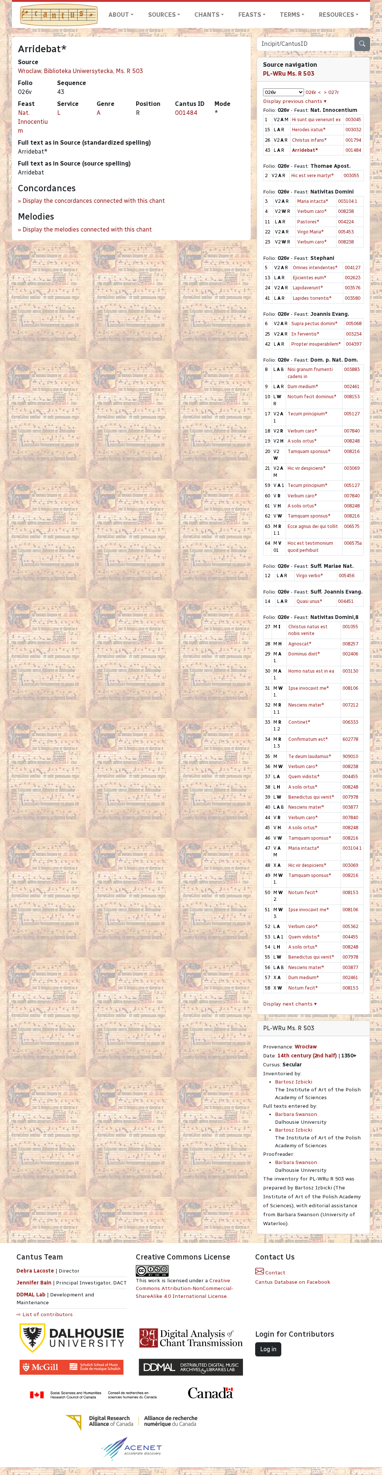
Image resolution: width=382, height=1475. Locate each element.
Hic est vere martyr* (312, 175)
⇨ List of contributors (44, 1314)
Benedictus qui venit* (311, 797)
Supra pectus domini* (314, 323)
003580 (352, 298)
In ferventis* (305, 334)
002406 (350, 654)
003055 (351, 175)
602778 (350, 739)
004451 (346, 601)
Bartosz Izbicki (293, 1082)
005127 (352, 413)
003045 (353, 119)
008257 (350, 644)
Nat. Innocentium (33, 121)
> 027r (331, 92)
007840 (352, 431)
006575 (352, 526)
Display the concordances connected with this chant (93, 200)
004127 (352, 267)
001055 (350, 626)
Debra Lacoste (35, 1271)
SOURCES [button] (162, 14)
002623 (352, 277)
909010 (350, 756)
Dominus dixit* (304, 654)
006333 (350, 722)
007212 (350, 705)
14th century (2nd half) (307, 1056)
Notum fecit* (303, 892)
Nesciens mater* (306, 705)
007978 (350, 797)
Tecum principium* (308, 413)
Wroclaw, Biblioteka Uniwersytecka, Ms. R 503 (80, 71)
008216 (352, 451)
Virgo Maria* (310, 232)
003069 (352, 468)
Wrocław (306, 1047)
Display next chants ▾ (290, 1004)
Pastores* (308, 221)
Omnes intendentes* (315, 267)
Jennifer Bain (34, 1283)
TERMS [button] (290, 14)
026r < (313, 92)
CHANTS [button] (206, 14)
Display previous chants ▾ (294, 101)
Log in (268, 1349)
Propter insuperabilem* (316, 344)
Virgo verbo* (309, 575)
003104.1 (347, 201)
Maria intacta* (312, 201)
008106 (350, 688)
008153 (352, 396)
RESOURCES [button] (336, 14)
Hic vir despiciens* (307, 468)
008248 (352, 441)
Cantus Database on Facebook (292, 1282)
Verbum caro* (312, 211)
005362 (350, 926)
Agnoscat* (299, 644)
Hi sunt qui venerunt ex (316, 119)
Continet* (299, 722)
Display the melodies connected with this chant (87, 229)
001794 (353, 140)
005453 (346, 232)
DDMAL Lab (31, 1295)
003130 (350, 671)
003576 (352, 287)
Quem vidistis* (304, 776)
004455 (350, 776)
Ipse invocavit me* (308, 688)
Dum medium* (303, 386)
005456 (346, 575)
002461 (352, 386)
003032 (353, 129)
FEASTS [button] (249, 14)
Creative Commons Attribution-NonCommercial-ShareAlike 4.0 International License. (184, 1288)
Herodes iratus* (309, 129)
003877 (350, 807)
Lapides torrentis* (312, 298)
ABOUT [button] (119, 14)
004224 (346, 221)
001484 (186, 112)
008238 (346, 211)
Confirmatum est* (308, 739)
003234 (353, 334)
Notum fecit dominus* (312, 396)
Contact (274, 1273)
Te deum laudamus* (309, 756)
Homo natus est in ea (311, 671)
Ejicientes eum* (309, 277)
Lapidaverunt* (308, 287)
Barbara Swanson (296, 1114)
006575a (353, 543)
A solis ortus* (302, 441)
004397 (353, 344)
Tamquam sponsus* (309, 451)
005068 (353, 323)
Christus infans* (309, 140)
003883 (352, 369)
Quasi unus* (309, 601)
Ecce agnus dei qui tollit (313, 526)
